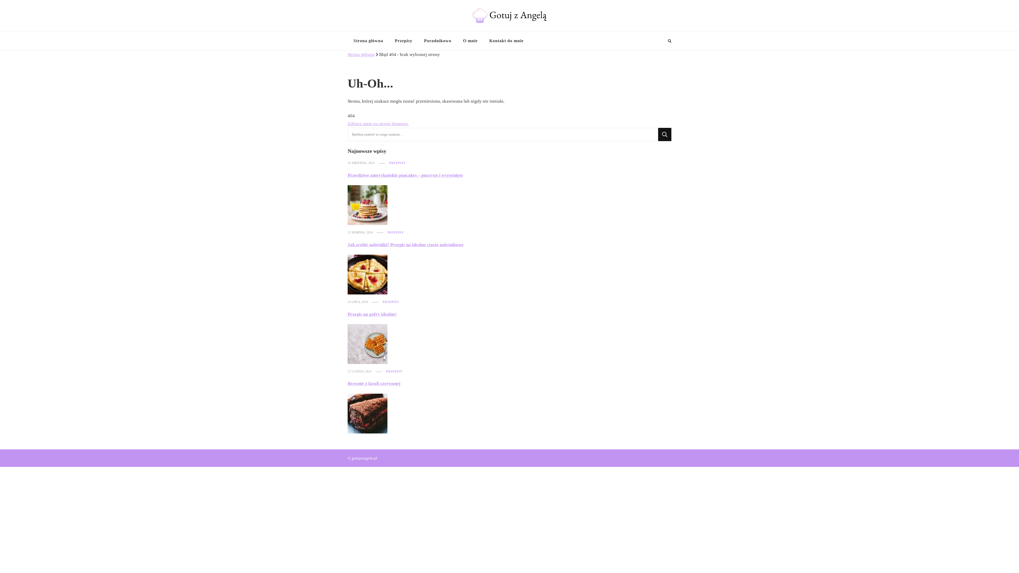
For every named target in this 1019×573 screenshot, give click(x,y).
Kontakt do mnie (506, 40)
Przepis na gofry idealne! (372, 314)
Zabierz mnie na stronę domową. (378, 123)
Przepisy (403, 40)
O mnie (470, 40)
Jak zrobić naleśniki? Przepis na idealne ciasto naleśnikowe (406, 244)
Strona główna (368, 40)
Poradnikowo (437, 40)
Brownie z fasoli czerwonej (374, 383)
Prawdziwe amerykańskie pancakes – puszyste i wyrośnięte (405, 175)
